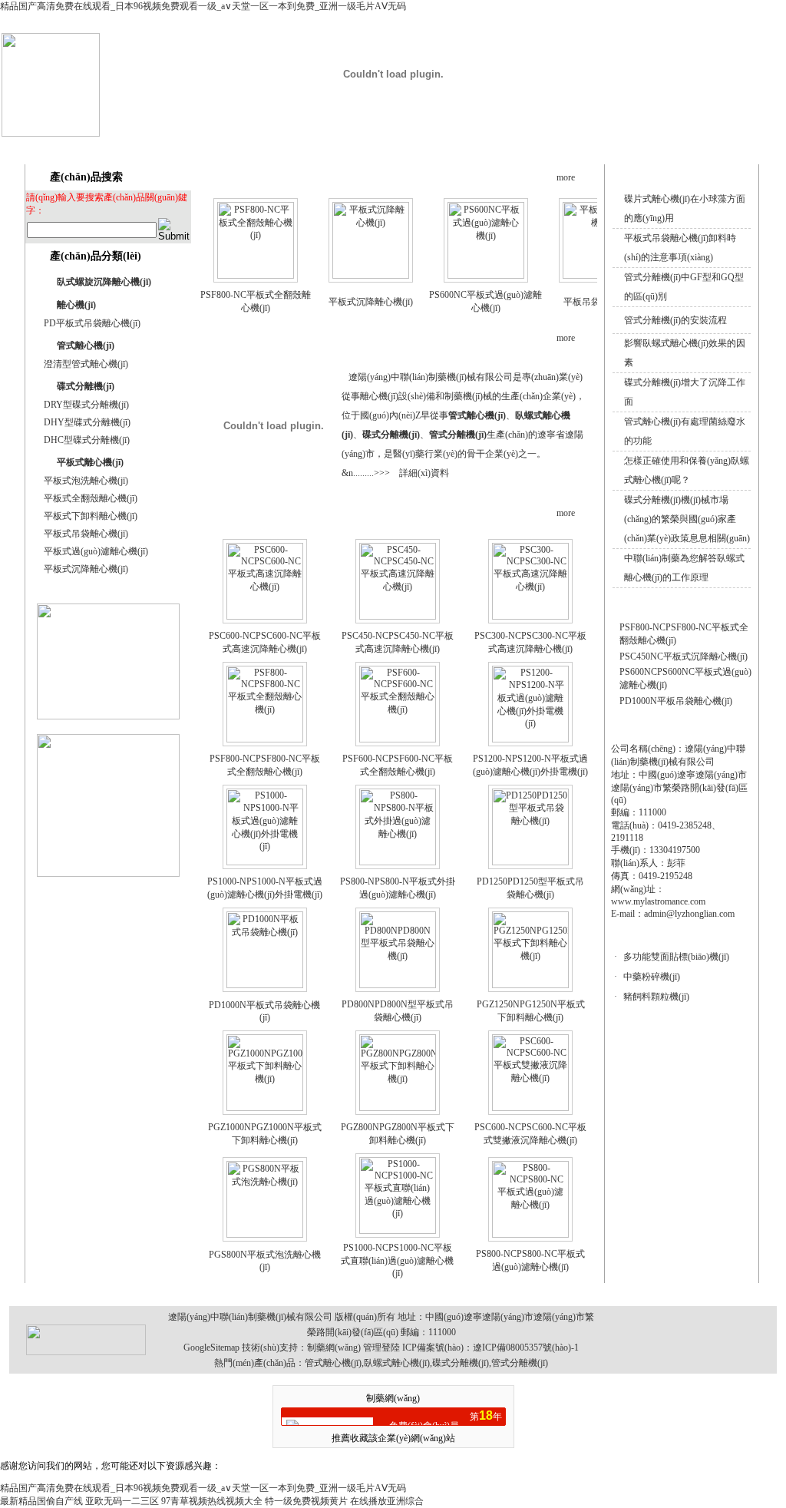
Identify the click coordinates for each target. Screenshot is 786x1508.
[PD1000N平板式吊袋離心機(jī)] (264, 985)
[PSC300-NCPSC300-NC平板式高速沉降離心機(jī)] (530, 616)
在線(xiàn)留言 (647, 148)
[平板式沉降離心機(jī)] (370, 275)
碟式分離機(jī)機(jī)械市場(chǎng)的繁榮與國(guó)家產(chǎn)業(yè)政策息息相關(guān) (687, 519)
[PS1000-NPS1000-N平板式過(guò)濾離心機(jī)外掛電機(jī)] (264, 862)
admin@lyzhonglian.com (689, 913)
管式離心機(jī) (85, 345)
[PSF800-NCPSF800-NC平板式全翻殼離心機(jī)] (264, 739)
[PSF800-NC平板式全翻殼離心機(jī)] (255, 275)
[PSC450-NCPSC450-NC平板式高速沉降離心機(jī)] (397, 616)
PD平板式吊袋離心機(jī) (92, 323)
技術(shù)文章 (574, 148)
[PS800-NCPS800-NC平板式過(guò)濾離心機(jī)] (530, 1234)
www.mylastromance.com (658, 901)
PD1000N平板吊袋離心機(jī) (675, 701)
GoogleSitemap (211, 1347)
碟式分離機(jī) (85, 386)
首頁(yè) (274, 148)
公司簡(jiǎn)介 (349, 148)
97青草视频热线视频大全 (212, 1501)
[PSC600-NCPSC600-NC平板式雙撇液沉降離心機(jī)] (530, 1108)
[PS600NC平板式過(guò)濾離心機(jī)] (485, 275)
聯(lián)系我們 (719, 148)
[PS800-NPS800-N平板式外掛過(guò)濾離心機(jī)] (397, 862)
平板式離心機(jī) (90, 462)
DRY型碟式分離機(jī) (86, 404)
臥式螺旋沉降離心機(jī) (104, 281)
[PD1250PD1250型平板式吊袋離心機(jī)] (530, 862)
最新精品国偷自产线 (41, 1501)
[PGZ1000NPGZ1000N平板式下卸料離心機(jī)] (264, 1108)
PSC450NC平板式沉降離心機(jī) (683, 656)
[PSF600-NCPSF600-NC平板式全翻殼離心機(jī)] (397, 739)
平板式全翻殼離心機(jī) (90, 498)
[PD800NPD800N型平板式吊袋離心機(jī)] (397, 985)
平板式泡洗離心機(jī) (86, 480)
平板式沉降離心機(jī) (86, 569)
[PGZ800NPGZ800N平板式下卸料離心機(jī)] (397, 1108)
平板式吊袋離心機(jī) (86, 533)
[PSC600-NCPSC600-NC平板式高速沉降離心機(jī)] (264, 616)
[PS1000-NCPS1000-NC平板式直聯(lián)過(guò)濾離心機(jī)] (397, 1230)
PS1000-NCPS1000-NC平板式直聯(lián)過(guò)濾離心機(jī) (397, 1260)
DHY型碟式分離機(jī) (87, 422)
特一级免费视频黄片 (306, 1501)
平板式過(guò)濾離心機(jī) (96, 551)
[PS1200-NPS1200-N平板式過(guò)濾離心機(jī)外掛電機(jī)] (530, 739)
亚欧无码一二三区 (122, 1501)
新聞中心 (499, 148)
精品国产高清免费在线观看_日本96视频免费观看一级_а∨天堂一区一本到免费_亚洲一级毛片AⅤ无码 (203, 6)
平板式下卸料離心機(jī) (90, 516)
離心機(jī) (76, 304)
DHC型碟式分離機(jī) (87, 440)
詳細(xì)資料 (424, 473)
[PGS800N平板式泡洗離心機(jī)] (264, 1234)
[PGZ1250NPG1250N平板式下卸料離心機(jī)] (530, 985)
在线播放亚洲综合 (387, 1501)
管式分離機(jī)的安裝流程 (675, 320)
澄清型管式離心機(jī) (86, 364)
